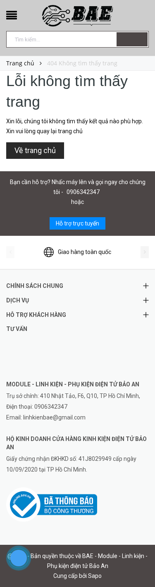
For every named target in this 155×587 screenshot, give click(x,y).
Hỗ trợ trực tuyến (77, 223)
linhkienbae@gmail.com (54, 417)
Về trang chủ (35, 150)
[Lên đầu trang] (138, 562)
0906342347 (83, 192)
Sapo (95, 576)
